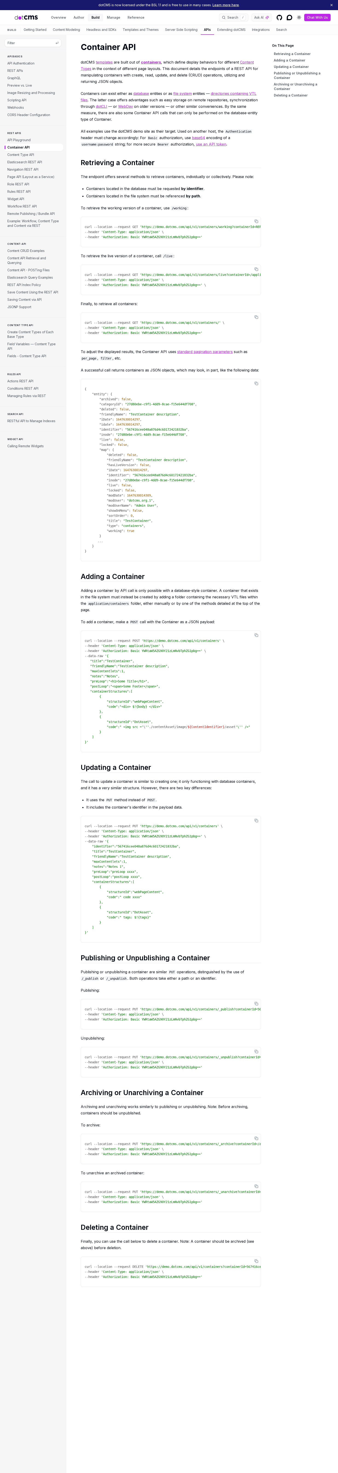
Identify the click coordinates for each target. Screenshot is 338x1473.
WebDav (125, 106)
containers (151, 62)
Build (96, 17)
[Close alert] (331, 5)
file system (182, 93)
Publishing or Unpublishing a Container (297, 75)
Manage (113, 17)
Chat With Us (317, 17)
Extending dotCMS (231, 30)
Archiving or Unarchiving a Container (295, 86)
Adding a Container (289, 60)
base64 (198, 137)
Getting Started (35, 30)
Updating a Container (291, 67)
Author (79, 17)
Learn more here (225, 5)
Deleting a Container (291, 95)
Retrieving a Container (292, 54)
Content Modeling (66, 30)
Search (281, 30)
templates (104, 62)
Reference (136, 17)
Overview (58, 17)
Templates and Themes (141, 30)
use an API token (211, 144)
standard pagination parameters (205, 351)
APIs (207, 30)
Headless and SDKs (101, 30)
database (141, 93)
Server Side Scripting (181, 30)
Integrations (261, 30)
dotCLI (101, 106)
